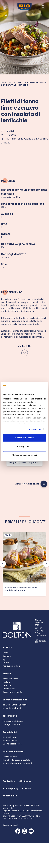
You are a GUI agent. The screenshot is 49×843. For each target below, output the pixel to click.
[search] (41, 6)
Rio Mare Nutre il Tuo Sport (15, 704)
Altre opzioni (35, 429)
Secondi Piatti (9, 688)
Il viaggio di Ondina (11, 724)
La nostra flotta (10, 740)
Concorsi (27, 788)
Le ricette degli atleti (12, 708)
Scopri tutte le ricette (12, 692)
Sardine (6, 662)
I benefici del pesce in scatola (16, 760)
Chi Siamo (25, 781)
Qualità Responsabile (12, 744)
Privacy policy (10, 788)
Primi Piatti (7, 685)
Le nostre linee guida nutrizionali (17, 763)
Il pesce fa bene (10, 756)
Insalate (6, 682)
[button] (6, 6)
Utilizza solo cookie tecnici (24, 455)
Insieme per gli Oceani (13, 721)
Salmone (7, 656)
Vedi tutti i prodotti (11, 666)
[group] (24, 564)
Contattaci (9, 781)
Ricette (12, 82)
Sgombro (7, 659)
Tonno (5, 652)
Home (3, 82)
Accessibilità (10, 795)
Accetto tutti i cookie (24, 438)
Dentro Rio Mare (10, 737)
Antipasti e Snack (10, 678)
